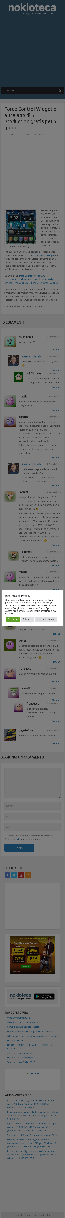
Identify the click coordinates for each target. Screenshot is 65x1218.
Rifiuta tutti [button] (28, 619)
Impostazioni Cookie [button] (46, 619)
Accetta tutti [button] (13, 619)
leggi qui (37, 602)
